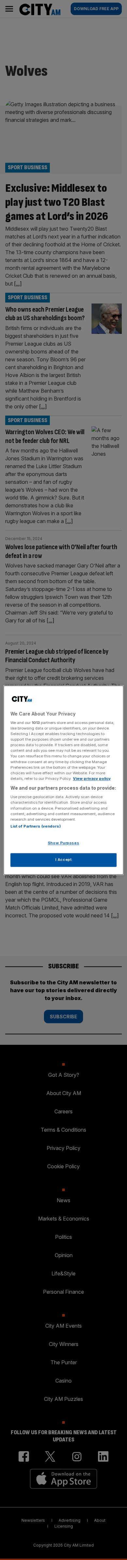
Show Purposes (63, 843)
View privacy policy (92, 778)
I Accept (63, 859)
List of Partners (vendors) (35, 826)
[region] (63, 780)
